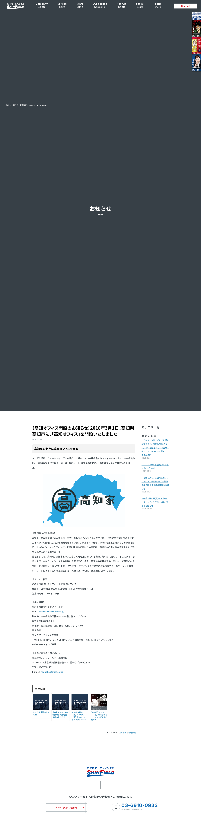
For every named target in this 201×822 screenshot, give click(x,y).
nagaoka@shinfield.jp (52, 671)
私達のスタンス (100, 5)
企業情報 (42, 5)
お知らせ (79, 5)
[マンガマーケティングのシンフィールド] (15, 7)
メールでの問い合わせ (66, 807)
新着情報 (132, 732)
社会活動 (140, 5)
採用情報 (121, 5)
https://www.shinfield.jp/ (51, 611)
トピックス (157, 5)
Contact (185, 6)
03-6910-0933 (139, 805)
